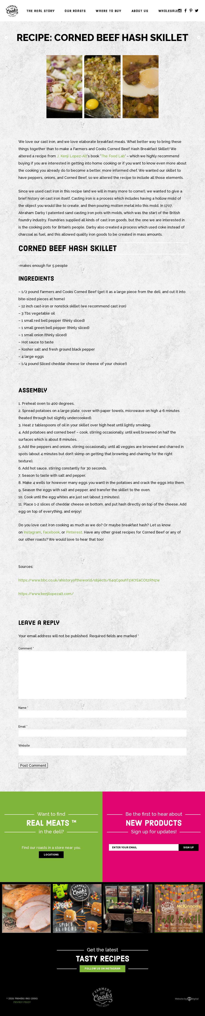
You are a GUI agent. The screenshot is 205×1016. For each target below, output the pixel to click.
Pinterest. (74, 532)
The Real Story (41, 11)
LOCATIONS (51, 854)
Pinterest (191, 11)
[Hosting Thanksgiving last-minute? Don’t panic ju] (26, 908)
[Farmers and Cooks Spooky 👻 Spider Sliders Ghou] (77, 908)
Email (22, 726)
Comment (26, 648)
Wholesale (168, 11)
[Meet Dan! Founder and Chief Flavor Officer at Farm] (128, 908)
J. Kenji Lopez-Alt (72, 156)
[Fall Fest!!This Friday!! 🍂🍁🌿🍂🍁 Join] (178, 908)
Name (23, 707)
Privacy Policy (22, 1002)
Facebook (185, 11)
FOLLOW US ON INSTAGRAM (102, 968)
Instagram (179, 11)
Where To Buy (108, 11)
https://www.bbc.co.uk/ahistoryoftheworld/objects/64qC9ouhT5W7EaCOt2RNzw (89, 580)
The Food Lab (113, 156)
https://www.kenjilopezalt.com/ (46, 594)
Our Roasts (75, 11)
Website (24, 745)
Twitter (196, 11)
